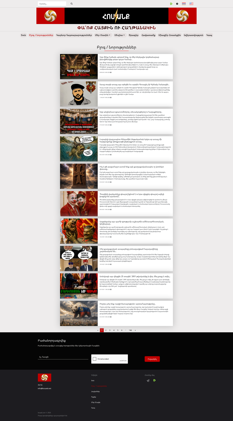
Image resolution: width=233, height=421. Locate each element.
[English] (191, 4)
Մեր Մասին (95, 402)
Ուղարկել (152, 359)
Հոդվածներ (95, 391)
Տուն (92, 380)
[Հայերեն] (184, 4)
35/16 (40, 385)
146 (130, 330)
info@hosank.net (44, 388)
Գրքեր (93, 397)
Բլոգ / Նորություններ (99, 386)
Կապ (93, 408)
